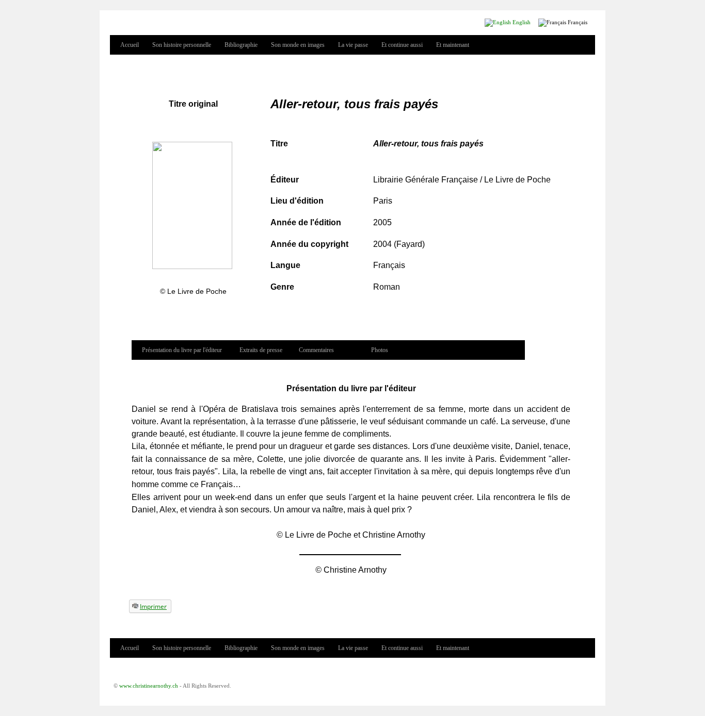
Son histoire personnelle (181, 44)
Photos (379, 350)
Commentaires (316, 350)
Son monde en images (298, 44)
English (521, 22)
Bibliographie (241, 44)
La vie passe (353, 44)
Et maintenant (452, 44)
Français (576, 22)
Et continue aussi (402, 44)
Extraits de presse (260, 350)
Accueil (129, 44)
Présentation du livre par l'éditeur (182, 350)
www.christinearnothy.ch (148, 686)
